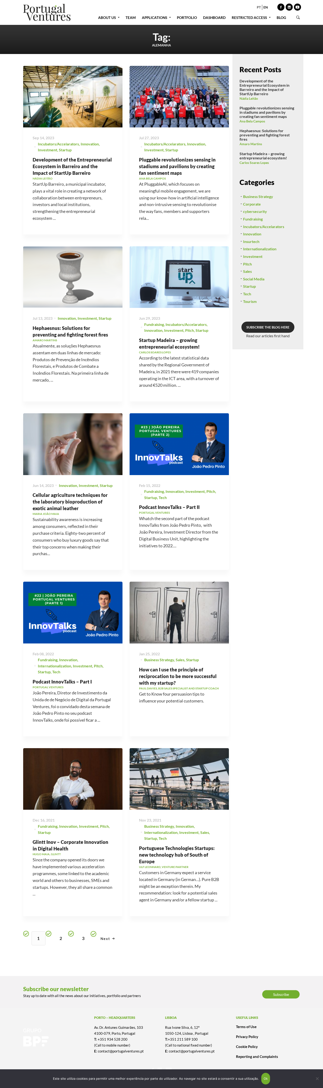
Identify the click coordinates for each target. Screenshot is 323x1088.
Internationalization (54, 666)
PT (259, 7)
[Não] (317, 1078)
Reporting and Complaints (257, 1056)
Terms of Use (246, 1027)
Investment (47, 150)
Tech (163, 497)
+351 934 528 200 (112, 1039)
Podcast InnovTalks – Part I (62, 681)
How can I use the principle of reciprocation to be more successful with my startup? (178, 676)
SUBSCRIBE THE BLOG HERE (267, 327)
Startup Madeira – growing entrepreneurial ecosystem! (263, 155)
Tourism (250, 301)
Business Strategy (159, 659)
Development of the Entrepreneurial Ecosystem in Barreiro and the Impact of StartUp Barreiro (72, 166)
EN (265, 7)
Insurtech (251, 241)
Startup (65, 150)
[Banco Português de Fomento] (55, 1038)
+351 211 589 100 (183, 1039)
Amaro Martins (251, 144)
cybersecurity (255, 211)
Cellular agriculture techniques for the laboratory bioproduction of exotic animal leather (70, 501)
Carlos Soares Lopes (254, 163)
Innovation (90, 144)
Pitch (189, 330)
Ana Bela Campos (252, 121)
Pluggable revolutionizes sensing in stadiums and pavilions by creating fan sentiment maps (177, 166)
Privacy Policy (247, 1036)
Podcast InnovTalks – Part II (169, 507)
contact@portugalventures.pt (121, 1051)
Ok (266, 1078)
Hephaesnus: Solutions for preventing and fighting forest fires (265, 134)
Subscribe (281, 994)
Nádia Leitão (249, 98)
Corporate (252, 204)
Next (105, 938)
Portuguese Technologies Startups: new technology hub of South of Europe (177, 854)
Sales (180, 659)
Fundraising (154, 324)
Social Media (253, 279)
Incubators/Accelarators (58, 144)
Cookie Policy (247, 1046)
